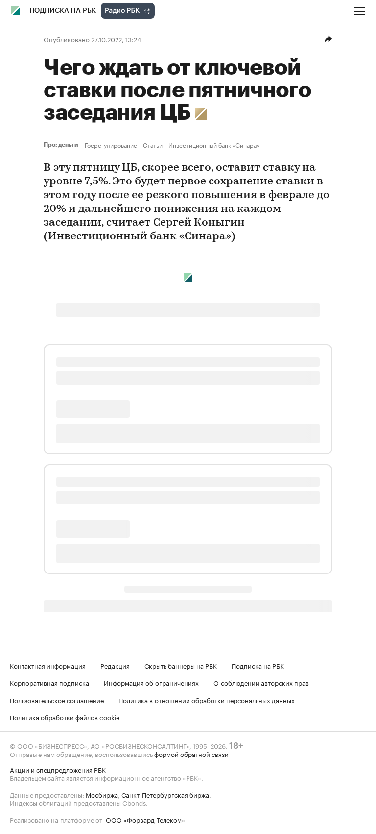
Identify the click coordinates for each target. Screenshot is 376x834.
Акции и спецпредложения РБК (58, 769)
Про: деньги (62, 145)
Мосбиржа (102, 794)
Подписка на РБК (258, 665)
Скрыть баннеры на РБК (180, 665)
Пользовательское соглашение (57, 699)
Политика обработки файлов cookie (65, 717)
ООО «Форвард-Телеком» (145, 819)
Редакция (115, 665)
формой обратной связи (191, 753)
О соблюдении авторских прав (261, 682)
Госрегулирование (111, 145)
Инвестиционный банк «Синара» (213, 145)
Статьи (153, 145)
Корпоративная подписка (49, 682)
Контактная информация (48, 665)
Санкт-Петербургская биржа (165, 794)
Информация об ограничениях (151, 682)
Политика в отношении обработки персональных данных (206, 699)
